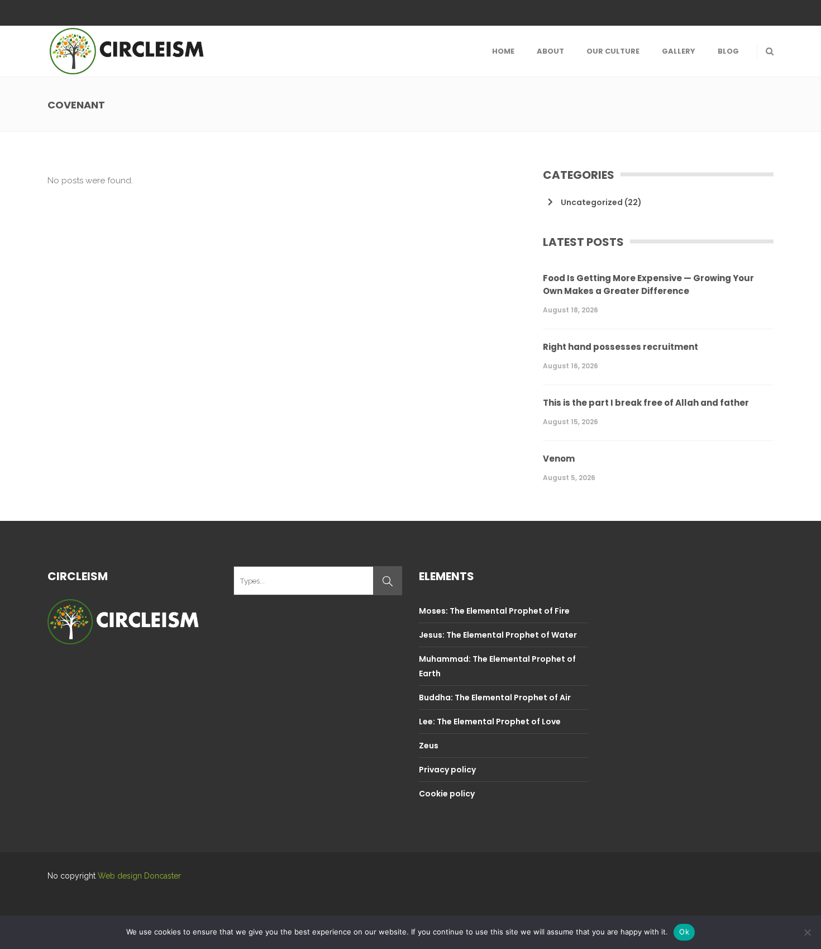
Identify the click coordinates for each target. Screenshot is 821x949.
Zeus (428, 745)
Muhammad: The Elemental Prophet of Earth (497, 666)
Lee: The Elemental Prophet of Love (490, 721)
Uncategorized (592, 202)
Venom (559, 458)
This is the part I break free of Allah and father (646, 403)
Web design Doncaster (139, 875)
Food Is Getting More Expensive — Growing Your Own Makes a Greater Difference (648, 284)
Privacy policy (447, 769)
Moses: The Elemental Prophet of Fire (494, 610)
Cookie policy (447, 793)
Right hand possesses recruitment (620, 347)
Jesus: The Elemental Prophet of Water (498, 634)
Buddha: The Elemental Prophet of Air (495, 697)
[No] (807, 932)
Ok (684, 931)
